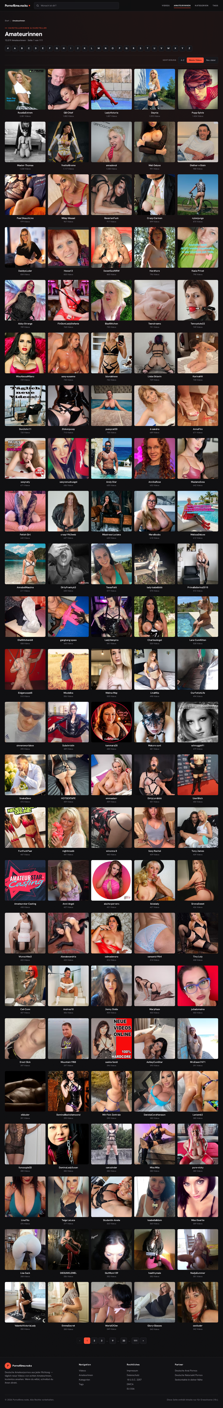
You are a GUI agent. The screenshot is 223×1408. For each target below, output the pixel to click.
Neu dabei (210, 60)
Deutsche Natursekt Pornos (189, 1375)
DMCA (130, 1384)
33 (124, 1340)
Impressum (132, 1370)
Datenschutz (133, 1375)
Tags (215, 5)
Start (7, 20)
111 (135, 1340)
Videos (166, 5)
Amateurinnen (182, 5)
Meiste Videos (195, 60)
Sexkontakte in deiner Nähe (189, 1380)
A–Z (182, 60)
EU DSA (131, 1388)
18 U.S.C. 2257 (134, 1379)
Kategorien (201, 5)
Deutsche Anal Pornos (187, 1370)
